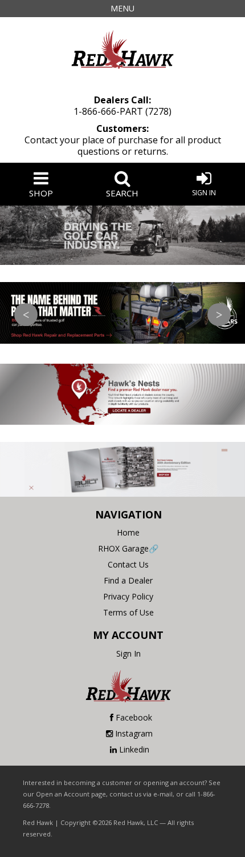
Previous (26, 314)
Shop (41, 193)
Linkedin (134, 749)
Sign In (204, 193)
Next (219, 314)
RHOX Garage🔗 (128, 548)
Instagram (134, 733)
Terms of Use (128, 612)
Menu (122, 8)
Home (128, 532)
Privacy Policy (128, 596)
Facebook (134, 717)
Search (122, 193)
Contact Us (128, 564)
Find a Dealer (128, 580)
